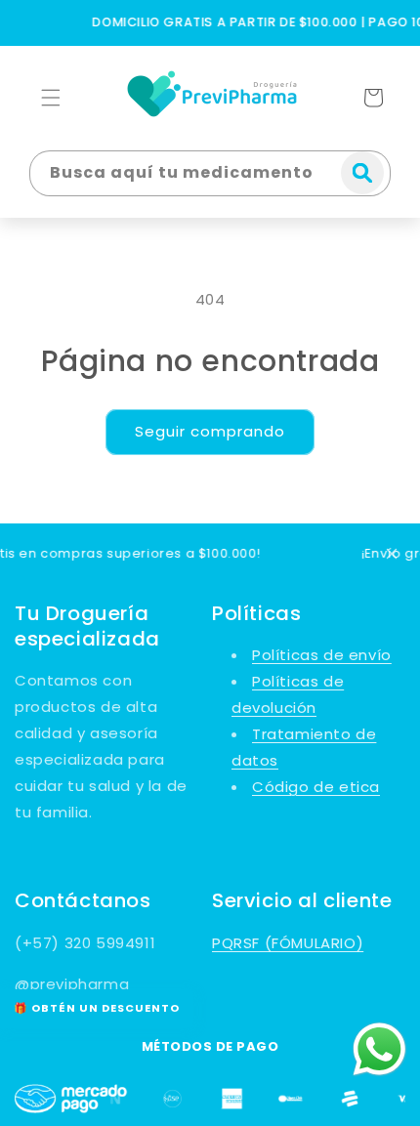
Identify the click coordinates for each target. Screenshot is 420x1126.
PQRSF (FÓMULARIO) (287, 943)
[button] (50, 97)
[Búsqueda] (362, 172)
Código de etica (316, 786)
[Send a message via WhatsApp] (379, 1049)
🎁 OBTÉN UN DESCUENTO (97, 1008)
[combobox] (210, 173)
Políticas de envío (322, 655)
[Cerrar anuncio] (391, 553)
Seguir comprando (210, 431)
